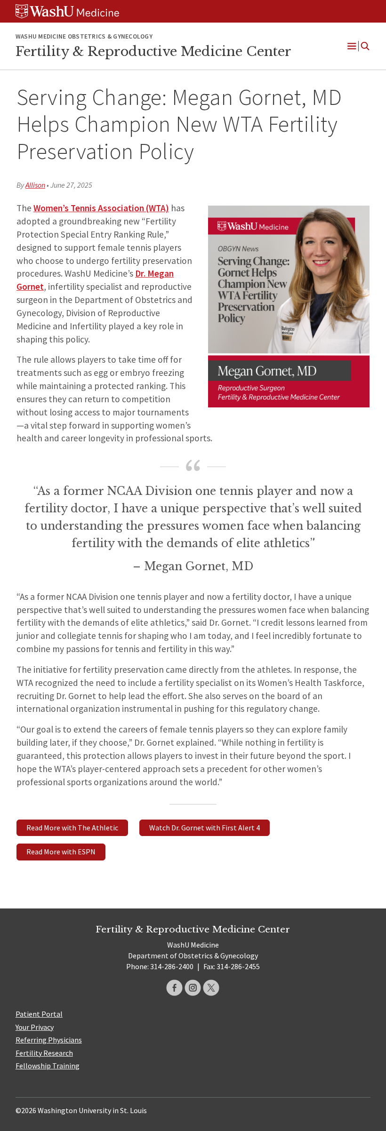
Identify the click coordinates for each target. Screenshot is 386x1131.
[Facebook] (174, 988)
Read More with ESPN (61, 851)
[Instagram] (193, 988)
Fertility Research (44, 1053)
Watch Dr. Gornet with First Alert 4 (204, 827)
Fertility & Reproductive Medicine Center (153, 51)
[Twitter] (211, 988)
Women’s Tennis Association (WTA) (101, 208)
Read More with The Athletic (72, 827)
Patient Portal (39, 1014)
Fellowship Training (48, 1065)
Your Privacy (35, 1027)
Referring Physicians (49, 1039)
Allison (35, 185)
